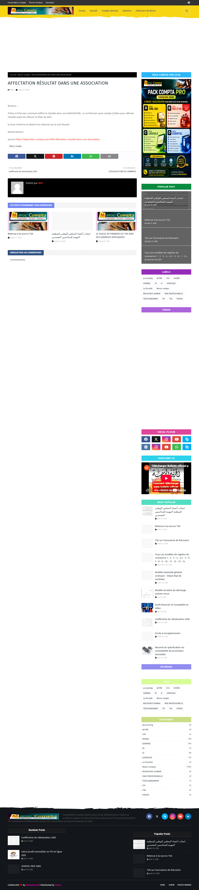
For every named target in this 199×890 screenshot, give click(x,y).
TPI (163, 299)
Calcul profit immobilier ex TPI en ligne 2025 (41, 853)
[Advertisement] (99, 42)
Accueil (13, 75)
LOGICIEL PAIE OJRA (31, 866)
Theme (58, 885)
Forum (171, 885)
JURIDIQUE (171, 283)
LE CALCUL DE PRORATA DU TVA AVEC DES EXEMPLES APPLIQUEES (115, 235)
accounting (148, 278)
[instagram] (166, 439)
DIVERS (177, 278)
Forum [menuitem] (82, 10)
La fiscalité (148, 288)
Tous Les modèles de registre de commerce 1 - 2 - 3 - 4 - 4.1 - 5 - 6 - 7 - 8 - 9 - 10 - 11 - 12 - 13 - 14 (166, 254)
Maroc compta (24, 75)
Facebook (50, 3)
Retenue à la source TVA (20, 233)
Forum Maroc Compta (17, 3)
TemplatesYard (32, 885)
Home (162, 885)
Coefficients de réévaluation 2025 (38, 837)
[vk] (145, 447)
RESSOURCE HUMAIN (151, 294)
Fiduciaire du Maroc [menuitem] (146, 10)
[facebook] (189, 2)
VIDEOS (179, 299)
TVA (170, 299)
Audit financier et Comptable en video (171, 606)
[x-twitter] (156, 439)
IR (156, 283)
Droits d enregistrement (167, 633)
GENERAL (147, 283)
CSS (167, 278)
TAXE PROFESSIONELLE (173, 294)
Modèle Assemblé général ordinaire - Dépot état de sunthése (168, 576)
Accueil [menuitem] (93, 10)
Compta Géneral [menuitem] (110, 10)
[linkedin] (188, 816)
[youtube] (176, 439)
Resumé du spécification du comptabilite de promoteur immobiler (169, 651)
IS (161, 283)
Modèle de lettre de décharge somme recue (170, 592)
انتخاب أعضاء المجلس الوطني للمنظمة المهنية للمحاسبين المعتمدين (71, 235)
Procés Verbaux (36, 3)
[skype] (187, 439)
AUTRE (159, 278)
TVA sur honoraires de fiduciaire (161, 238)
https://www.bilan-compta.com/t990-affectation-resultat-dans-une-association (58, 139)
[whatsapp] (176, 447)
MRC (12, 90)
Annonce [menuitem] (127, 10)
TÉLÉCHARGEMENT (150, 299)
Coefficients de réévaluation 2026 (172, 619)
